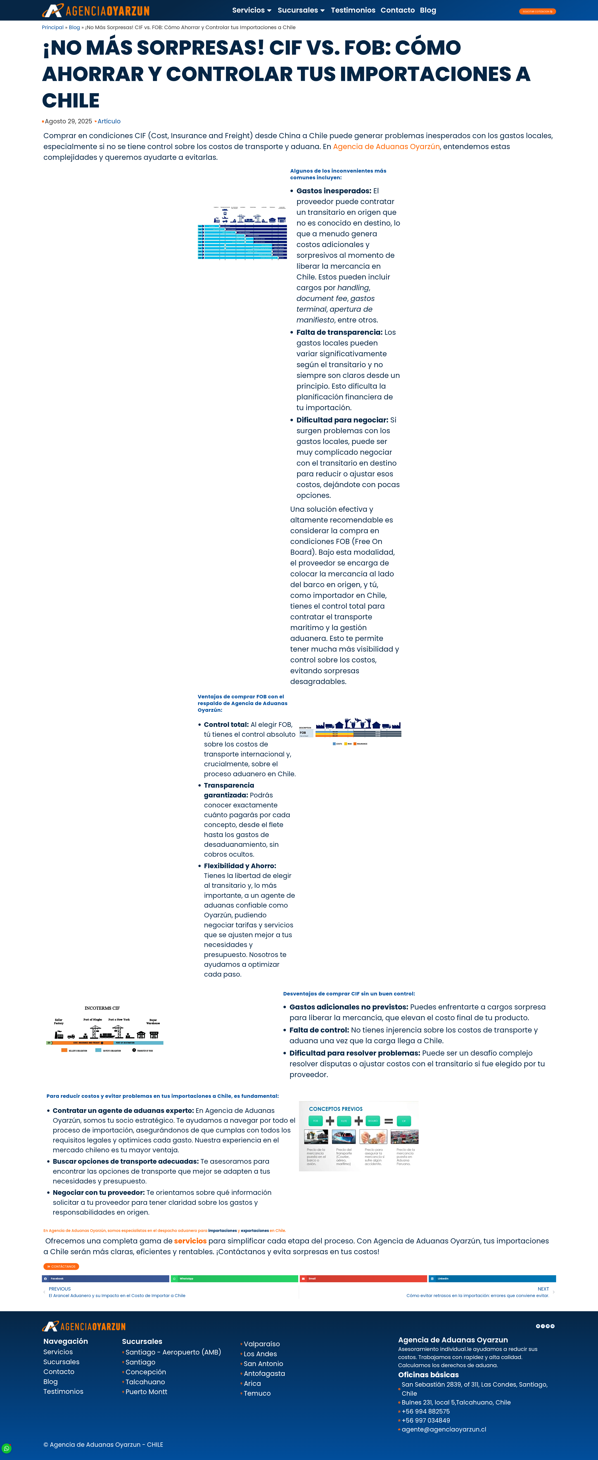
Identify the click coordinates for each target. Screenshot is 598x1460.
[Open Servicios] (269, 10)
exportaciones (255, 1230)
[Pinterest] (553, 1326)
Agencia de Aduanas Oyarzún (386, 147)
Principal (53, 27)
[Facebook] (538, 1326)
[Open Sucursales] (322, 10)
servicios (190, 1241)
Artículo (109, 121)
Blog (74, 27)
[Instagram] (543, 1326)
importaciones (222, 1230)
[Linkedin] (548, 1326)
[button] (105, 1278)
